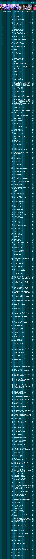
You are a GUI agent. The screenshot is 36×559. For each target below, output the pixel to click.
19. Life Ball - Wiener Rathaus (17, 342)
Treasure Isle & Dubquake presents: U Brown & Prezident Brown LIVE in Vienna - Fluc (22, 213)
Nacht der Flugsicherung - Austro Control (18, 171)
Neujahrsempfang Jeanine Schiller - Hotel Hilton (18, 548)
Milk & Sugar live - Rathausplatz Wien (17, 369)
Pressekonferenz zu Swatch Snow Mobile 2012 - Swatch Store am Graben (21, 64)
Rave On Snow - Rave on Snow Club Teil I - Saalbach (19, 46)
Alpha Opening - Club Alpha (16, 24)
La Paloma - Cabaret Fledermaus (17, 331)
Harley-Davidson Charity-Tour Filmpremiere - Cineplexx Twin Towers (20, 402)
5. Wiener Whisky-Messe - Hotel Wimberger (18, 430)
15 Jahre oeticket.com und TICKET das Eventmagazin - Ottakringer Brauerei (21, 151)
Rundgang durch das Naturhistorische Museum (18, 481)
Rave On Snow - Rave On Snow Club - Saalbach (18, 32)
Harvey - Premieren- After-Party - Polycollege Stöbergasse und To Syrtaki (21, 483)
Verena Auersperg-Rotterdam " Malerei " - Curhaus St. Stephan (20, 514)
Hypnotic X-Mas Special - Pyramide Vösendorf (18, 19)
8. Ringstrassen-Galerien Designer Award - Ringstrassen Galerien (20, 396)
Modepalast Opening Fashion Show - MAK (18, 336)
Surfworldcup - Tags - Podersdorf (17, 359)
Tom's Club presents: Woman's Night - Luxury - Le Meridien (19, 433)
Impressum (32, 1)
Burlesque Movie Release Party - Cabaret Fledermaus (19, 551)
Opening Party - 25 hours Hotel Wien (17, 337)
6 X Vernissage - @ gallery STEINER (17, 264)
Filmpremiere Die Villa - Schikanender (17, 130)
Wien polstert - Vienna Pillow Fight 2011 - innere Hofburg (19, 421)
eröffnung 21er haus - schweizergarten (17, 79)
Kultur (17, 0)
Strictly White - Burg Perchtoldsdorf (17, 200)
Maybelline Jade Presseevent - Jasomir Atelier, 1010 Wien (19, 137)
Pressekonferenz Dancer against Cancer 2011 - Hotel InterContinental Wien (21, 448)
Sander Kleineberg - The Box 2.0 (17, 132)
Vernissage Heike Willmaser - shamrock (18, 244)
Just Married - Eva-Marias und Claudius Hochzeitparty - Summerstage (20, 389)
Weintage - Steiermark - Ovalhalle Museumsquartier (19, 385)
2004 (2, 41)
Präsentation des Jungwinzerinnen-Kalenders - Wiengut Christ (20, 178)
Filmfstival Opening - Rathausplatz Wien (18, 269)
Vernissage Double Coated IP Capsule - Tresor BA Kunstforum (20, 549)
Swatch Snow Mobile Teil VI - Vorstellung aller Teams (19, 36)
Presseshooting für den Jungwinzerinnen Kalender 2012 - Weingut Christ (21, 253)
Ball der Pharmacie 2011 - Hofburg (17, 529)
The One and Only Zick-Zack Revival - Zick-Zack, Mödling (19, 495)
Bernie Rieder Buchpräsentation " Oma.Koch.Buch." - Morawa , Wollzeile (21, 110)
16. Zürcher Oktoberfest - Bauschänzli (17, 118)
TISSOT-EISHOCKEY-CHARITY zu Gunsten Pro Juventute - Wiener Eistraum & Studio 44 (22, 497)
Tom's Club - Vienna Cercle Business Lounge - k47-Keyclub (19, 307)
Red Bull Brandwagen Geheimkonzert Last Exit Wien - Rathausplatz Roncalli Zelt (22, 152)
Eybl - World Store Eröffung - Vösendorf (18, 144)
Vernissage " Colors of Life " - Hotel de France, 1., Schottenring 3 (20, 185)
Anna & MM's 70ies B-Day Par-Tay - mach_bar (18, 203)
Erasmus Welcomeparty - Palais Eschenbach (18, 469)
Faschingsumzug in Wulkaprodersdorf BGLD (18, 479)
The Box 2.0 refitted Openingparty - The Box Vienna (19, 149)
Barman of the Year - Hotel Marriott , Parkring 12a (18, 114)
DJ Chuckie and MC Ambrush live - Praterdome (18, 530)
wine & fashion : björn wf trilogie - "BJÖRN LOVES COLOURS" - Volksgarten (21, 250)
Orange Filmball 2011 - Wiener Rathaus (18, 441)
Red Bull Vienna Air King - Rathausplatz (18, 416)
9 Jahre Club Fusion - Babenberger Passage (18, 361)
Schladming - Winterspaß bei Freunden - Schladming (19, 492)
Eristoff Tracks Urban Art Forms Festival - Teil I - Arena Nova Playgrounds (21, 296)
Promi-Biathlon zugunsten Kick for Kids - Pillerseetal (19, 431)
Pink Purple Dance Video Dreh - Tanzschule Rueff (19, 194)
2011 (2, 36)
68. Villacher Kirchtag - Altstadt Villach (17, 227)
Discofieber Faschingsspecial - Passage (18, 459)
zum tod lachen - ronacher (16, 76)
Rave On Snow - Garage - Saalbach (17, 40)
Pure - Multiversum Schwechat (17, 53)
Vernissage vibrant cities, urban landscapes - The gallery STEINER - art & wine (21, 345)
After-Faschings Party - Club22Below (17, 455)
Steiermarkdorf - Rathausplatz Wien (17, 400)
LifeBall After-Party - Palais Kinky (17, 340)
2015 (2, 33)
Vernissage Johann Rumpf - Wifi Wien (17, 102)
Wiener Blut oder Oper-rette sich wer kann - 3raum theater (19, 536)
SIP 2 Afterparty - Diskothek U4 (17, 273)
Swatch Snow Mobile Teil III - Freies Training (18, 43)
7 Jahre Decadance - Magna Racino (17, 555)
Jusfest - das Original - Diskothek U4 (17, 434)
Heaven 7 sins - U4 (16, 49)
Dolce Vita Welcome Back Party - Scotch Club (18, 393)
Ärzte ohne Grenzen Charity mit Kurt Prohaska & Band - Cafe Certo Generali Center (22, 119)
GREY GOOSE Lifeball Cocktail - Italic (17, 343)
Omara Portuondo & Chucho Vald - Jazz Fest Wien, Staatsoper (20, 262)
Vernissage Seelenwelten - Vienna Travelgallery (18, 444)
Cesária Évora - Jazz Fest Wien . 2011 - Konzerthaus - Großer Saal (20, 283)
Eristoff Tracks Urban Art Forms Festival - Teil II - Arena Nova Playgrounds (21, 295)
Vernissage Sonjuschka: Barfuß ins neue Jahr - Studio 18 (19, 525)
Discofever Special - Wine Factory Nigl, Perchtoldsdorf (19, 332)
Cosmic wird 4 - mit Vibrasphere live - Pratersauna (19, 427)
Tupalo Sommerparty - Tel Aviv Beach (17, 286)
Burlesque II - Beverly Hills (16, 486)
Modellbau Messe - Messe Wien (17, 120)
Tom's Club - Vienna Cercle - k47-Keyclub (18, 467)
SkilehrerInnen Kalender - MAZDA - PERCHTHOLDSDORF (19, 127)
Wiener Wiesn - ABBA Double (17, 158)
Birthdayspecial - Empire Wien (17, 129)
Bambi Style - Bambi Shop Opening (17, 367)
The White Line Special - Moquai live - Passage (18, 208)
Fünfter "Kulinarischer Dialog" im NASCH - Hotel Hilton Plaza (20, 533)
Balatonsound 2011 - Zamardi (17, 260)
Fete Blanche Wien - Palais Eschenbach (18, 293)
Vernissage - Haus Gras (16, 272)
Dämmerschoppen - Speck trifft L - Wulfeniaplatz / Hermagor (20, 321)
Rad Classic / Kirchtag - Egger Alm (17, 224)
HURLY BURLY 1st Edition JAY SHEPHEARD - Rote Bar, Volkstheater (20, 115)
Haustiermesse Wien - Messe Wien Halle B (18, 87)
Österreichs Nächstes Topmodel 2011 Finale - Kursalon (19, 248)
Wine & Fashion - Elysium (16, 456)
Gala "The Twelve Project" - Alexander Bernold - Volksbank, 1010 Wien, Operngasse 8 (22, 99)
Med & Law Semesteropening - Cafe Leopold (18, 133)
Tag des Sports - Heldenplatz (17, 165)
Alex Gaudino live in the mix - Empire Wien (18, 108)
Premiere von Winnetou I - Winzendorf (17, 234)
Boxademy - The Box (16, 502)
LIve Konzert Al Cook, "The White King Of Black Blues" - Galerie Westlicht (21, 449)
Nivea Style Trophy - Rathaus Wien (17, 107)
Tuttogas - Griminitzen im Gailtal (17, 247)
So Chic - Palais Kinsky (16, 239)
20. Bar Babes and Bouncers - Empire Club (18, 263)
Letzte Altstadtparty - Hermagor (17, 222)
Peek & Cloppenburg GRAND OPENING (18, 196)
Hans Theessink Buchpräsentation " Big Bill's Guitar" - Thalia (20, 399)
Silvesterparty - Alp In (16, 15)
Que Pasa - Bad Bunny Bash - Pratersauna (18, 418)
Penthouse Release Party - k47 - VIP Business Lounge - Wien (20, 282)
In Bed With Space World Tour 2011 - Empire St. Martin (19, 494)
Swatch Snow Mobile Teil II (16, 47)
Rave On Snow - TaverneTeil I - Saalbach (18, 45)
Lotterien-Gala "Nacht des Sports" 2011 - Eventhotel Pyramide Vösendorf (21, 96)
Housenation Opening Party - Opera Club (18, 511)
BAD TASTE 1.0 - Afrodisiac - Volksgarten (18, 391)
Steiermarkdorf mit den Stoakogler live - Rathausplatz (19, 411)
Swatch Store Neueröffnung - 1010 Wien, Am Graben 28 (19, 274)
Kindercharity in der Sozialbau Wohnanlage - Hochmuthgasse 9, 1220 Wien (21, 187)
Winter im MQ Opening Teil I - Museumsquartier (18, 92)
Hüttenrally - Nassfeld (16, 552)
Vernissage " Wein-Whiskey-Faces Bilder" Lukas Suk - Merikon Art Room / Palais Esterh (22, 22)
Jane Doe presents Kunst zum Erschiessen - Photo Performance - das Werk (21, 308)
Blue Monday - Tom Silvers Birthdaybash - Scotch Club (19, 463)
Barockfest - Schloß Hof (16, 216)
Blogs (27, 0)
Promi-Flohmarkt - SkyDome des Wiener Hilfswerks (19, 303)
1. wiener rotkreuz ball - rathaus (17, 90)
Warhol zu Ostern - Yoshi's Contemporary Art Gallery (19, 380)
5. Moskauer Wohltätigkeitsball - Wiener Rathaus (18, 505)
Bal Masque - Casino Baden (16, 503)
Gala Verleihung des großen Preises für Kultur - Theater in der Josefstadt (21, 499)
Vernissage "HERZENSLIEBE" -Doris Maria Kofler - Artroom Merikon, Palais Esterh (22, 101)
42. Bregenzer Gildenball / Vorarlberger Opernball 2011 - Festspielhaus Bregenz (21, 518)
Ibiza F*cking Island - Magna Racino (17, 148)
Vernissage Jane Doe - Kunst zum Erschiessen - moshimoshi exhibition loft (21, 527)
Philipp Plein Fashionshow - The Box (17, 517)
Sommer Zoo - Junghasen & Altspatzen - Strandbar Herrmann (20, 322)
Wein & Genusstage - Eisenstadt (17, 205)
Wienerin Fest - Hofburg (16, 443)
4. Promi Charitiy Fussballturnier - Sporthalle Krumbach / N (19, 23)
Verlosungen (32, 0)
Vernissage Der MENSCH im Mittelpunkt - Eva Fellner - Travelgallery (20, 491)
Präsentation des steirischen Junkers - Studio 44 (18, 95)
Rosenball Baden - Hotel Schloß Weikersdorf (18, 280)
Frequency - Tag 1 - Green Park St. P (17, 212)
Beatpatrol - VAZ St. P (16, 240)
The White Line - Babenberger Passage (18, 452)
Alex (18, 11)
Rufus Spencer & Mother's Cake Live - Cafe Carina (19, 471)
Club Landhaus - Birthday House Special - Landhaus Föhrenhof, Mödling (21, 419)
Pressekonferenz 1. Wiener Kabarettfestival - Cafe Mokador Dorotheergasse (21, 277)
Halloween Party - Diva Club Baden (17, 112)
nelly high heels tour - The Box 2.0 (17, 104)
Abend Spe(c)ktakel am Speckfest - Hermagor (18, 319)
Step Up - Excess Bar (16, 556)
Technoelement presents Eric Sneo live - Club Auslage (19, 376)
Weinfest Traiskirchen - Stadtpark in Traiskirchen (18, 251)
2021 (2, 29)
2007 (2, 39)
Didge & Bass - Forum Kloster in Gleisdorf (18, 349)
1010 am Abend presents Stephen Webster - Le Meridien (19, 316)
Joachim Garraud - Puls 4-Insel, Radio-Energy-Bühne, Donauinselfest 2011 (21, 278)
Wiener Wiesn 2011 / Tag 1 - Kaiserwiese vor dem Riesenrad (20, 168)
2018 (2, 31)
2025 (2, 26)
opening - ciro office (16, 98)
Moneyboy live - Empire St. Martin (17, 382)
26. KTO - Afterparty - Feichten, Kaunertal (18, 141)
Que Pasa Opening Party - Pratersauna (18, 510)
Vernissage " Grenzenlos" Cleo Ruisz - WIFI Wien (18, 50)
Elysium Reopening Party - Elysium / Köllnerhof (18, 375)
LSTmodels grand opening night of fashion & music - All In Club (20, 136)
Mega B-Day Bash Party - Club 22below (18, 520)
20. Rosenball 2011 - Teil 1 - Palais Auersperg (18, 476)
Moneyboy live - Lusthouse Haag (17, 403)
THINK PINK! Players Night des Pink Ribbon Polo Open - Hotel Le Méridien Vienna (22, 281)
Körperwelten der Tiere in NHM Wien (17, 482)
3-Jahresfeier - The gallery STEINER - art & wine (18, 309)
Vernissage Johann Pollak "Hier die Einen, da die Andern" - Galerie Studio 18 (21, 384)
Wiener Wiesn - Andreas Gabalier (17, 161)
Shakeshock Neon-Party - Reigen (17, 540)
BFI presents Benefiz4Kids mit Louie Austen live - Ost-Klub (19, 464)
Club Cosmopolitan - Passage (17, 184)
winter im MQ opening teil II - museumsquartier (18, 91)
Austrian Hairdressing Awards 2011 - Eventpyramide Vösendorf (20, 84)
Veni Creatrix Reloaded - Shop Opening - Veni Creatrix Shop (20, 437)
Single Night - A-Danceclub (16, 233)
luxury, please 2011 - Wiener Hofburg (17, 71)
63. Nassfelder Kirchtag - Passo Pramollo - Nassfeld (19, 225)
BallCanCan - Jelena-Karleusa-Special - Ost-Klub (19, 270)
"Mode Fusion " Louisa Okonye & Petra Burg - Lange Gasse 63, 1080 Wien (21, 313)
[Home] (3, 0)
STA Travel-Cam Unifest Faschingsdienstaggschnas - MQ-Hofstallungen (21, 458)
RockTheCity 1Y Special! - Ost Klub (17, 324)
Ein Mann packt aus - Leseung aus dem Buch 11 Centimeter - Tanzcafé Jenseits (21, 500)
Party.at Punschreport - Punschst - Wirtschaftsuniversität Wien (20, 66)
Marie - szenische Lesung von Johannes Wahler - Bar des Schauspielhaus (21, 348)
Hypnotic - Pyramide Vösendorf (17, 266)
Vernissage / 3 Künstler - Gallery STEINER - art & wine (19, 197)
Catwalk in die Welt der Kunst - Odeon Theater (18, 58)
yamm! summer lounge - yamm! (17, 206)
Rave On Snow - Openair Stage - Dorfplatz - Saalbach (19, 42)
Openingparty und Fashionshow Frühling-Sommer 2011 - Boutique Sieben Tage (21, 410)
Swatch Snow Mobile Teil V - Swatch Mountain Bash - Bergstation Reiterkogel (21, 37)
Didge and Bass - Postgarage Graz (17, 228)
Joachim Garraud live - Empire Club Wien (18, 167)
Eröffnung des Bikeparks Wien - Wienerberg (18, 387)
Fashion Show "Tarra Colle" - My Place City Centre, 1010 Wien (20, 312)
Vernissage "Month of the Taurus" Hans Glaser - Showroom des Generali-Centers (22, 374)
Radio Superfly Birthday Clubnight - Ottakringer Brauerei (19, 406)
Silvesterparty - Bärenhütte (16, 16)
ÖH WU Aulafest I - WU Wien (17, 351)
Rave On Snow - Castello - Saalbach (17, 33)
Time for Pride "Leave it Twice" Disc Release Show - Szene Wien (20, 181)
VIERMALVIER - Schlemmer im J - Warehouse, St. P (19, 521)
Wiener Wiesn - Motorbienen (17, 154)
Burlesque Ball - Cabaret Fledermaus (17, 466)
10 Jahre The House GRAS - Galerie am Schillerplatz (19, 177)
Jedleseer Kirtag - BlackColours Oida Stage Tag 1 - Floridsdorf (20, 180)
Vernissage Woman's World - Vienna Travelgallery (19, 461)
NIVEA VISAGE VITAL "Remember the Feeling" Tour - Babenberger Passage (21, 67)
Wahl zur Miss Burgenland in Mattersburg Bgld (18, 451)
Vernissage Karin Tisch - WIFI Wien (17, 160)
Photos (10, 0)
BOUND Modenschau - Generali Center (18, 230)
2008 (2, 38)
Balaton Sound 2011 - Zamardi (17, 254)
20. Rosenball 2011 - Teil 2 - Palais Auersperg (18, 475)
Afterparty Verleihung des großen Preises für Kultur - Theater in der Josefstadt (21, 498)
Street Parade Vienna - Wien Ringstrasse (18, 201)
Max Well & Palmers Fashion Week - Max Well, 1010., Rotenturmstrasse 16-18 (21, 175)
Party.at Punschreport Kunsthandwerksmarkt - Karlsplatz (19, 63)
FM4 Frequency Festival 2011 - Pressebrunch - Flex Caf (19, 524)
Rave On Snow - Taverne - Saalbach (17, 29)
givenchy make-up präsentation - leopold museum (19, 78)
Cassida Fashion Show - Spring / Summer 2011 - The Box (19, 440)
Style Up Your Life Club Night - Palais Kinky (18, 352)
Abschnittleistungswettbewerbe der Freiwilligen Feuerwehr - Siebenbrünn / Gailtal (22, 199)
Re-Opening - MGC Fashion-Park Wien (18, 328)
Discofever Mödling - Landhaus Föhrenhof (18, 325)
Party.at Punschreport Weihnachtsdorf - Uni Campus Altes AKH (20, 62)
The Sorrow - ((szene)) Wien (16, 542)
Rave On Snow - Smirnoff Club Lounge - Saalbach (19, 39)
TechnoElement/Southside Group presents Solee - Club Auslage (20, 478)
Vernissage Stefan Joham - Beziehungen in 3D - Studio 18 (19, 545)
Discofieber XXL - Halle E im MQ (17, 428)
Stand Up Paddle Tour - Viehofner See (17, 259)
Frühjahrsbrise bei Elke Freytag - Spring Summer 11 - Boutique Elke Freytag (21, 413)
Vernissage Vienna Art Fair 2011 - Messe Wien (18, 356)
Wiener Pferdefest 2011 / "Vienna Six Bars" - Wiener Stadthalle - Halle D (21, 85)
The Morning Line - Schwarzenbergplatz (18, 315)
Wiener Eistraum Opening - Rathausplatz (18, 532)
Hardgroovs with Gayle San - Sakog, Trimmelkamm (19, 438)
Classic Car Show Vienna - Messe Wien (18, 537)
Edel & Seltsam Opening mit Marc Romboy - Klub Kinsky (19, 539)
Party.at (6, 0)
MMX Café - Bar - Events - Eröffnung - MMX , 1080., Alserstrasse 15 (20, 370)
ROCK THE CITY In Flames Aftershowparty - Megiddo (19, 164)
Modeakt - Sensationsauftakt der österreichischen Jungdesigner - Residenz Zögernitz (22, 392)
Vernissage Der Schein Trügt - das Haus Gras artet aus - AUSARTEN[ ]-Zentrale (21, 415)
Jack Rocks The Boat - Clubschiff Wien (17, 153)
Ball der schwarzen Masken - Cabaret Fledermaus (19, 378)
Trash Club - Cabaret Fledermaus (17, 339)
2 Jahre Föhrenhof (16, 362)
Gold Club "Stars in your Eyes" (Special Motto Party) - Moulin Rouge (20, 405)
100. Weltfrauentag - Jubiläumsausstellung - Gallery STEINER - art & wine (21, 462)
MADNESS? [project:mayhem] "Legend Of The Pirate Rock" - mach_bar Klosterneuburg (22, 519)
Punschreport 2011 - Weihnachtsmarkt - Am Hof (18, 81)
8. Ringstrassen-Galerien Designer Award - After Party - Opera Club (20, 395)
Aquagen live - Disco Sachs (16, 70)
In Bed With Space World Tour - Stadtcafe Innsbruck (19, 422)
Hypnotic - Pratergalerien (16, 123)
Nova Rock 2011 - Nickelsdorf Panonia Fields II (18, 304)
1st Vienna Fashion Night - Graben (17, 301)
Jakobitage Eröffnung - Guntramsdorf (17, 243)
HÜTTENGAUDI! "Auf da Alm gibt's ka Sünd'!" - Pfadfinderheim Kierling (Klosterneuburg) (22, 485)
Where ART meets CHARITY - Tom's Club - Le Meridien (19, 157)
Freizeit (20, 0)
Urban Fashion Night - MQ (16, 170)
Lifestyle (24, 0)
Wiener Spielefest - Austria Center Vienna (18, 74)
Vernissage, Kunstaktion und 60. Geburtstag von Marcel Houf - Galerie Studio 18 (21, 83)
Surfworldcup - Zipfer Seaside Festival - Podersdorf (19, 358)
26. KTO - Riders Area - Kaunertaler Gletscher (18, 140)
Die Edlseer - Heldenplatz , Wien (17, 126)
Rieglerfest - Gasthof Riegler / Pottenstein (18, 20)
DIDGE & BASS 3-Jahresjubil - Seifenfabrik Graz (18, 88)
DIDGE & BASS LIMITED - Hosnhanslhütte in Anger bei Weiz (20, 214)
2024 (2, 27)
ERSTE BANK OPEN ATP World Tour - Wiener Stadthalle (19, 122)
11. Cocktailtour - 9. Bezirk (16, 506)
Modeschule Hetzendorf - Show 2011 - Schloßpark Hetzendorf (20, 288)
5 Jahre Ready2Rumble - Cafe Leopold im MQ (18, 267)
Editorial (29, 1)
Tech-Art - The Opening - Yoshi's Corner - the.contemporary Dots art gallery (21, 292)
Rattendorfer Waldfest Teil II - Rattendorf (18, 217)
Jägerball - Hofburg (16, 515)
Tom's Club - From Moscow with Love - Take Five (18, 543)
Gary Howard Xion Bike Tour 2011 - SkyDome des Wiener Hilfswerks (20, 366)
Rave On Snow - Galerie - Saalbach (17, 30)
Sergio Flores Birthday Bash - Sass (17, 188)
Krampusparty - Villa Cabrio (16, 52)
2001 (2, 43)
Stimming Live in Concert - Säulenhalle (18, 59)
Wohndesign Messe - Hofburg (17, 143)
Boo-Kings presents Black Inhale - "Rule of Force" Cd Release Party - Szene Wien (22, 291)
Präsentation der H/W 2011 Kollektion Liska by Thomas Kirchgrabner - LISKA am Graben (22, 318)
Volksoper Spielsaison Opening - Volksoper (18, 193)
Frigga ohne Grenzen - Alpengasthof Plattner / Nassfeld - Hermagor (20, 245)
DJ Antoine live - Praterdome (17, 174)
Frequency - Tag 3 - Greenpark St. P (17, 209)
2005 (2, 40)
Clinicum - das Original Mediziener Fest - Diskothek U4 (19, 445)
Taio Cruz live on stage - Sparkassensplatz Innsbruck (19, 256)
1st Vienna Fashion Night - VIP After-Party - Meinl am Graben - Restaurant (21, 300)
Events (14, 0)
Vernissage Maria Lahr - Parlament (17, 329)
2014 (2, 34)
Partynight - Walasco (16, 221)
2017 (2, 32)
